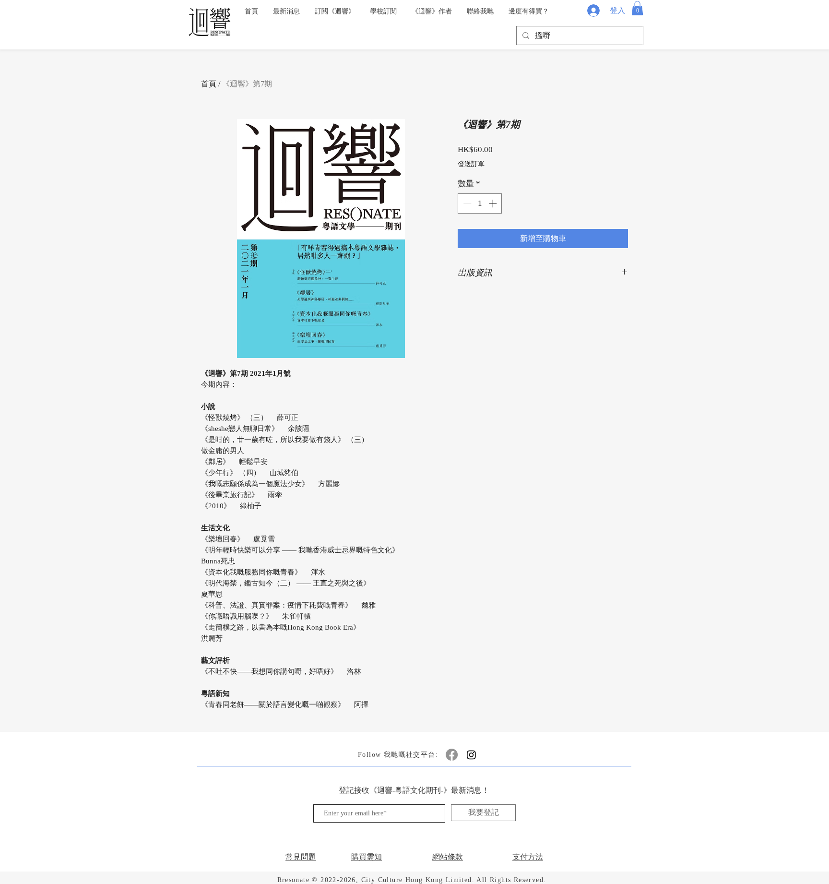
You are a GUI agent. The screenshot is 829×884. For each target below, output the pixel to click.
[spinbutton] (480, 203)
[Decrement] (466, 203)
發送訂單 (471, 163)
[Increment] (493, 203)
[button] (637, 8)
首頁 (208, 84)
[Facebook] (452, 755)
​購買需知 (366, 857)
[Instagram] (471, 755)
